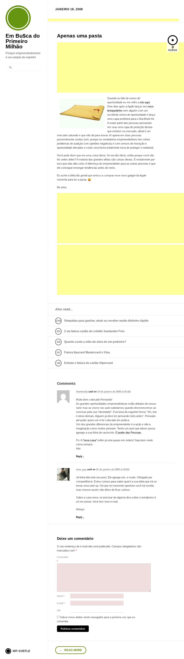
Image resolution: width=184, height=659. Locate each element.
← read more (70, 650)
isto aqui (145, 102)
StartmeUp (82, 391)
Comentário (62, 559)
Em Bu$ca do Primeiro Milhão (18, 18)
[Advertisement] (113, 20)
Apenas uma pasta (79, 36)
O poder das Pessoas (128, 432)
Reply (80, 456)
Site (59, 610)
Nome (60, 596)
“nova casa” (90, 440)
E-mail (61, 603)
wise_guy (81, 469)
